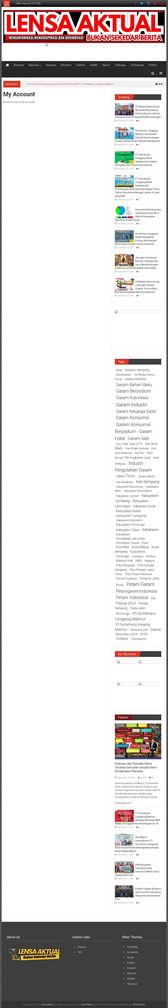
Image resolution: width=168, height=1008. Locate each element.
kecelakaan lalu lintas (130, 538)
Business (51, 65)
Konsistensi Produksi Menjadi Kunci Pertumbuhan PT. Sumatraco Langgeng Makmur (70, 84)
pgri (153, 598)
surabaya (122, 638)
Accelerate (132, 952)
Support (82, 947)
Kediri (145, 542)
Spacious (132, 983)
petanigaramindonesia (136, 591)
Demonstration (123, 730)
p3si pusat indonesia (138, 574)
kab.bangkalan (124, 482)
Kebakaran (150, 530)
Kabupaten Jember (127, 496)
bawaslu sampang (137, 370)
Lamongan (122, 556)
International (133, 751)
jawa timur (125, 476)
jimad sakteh (146, 476)
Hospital (144, 746)
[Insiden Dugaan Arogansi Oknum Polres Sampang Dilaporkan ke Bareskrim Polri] (124, 891)
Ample (130, 957)
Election (120, 735)
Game (138, 741)
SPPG (144, 634)
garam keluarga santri (136, 411)
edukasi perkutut (135, 379)
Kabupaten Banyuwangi (129, 486)
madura (150, 556)
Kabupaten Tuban (127, 530)
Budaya (120, 725)
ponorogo (123, 613)
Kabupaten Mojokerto (129, 520)
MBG (139, 560)
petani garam (140, 584)
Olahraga (120, 65)
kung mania (137, 551)
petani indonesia (132, 597)
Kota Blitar (122, 547)
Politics (153, 65)
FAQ (80, 952)
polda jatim (137, 608)
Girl (147, 741)
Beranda (19, 65)
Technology (137, 65)
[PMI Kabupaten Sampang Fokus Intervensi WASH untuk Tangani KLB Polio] (124, 867)
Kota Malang (140, 547)
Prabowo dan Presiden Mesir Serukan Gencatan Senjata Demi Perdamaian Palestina (136, 767)
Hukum (106, 65)
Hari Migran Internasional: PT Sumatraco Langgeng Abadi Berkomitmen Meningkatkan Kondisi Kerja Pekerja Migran (137, 844)
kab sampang (147, 481)
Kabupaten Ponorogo (130, 524)
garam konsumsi (132, 417)
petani (120, 585)
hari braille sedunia (136, 448)
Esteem (131, 962)
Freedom (131, 968)
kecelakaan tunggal (127, 542)
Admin (143, 777)
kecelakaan (123, 534)
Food (119, 741)
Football (128, 741)
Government (122, 746)
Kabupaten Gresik (144, 506)
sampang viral (138, 629)
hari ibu (139, 453)
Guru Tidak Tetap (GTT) (129, 444)
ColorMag (132, 947)
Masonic (131, 973)
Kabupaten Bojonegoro (138, 490)
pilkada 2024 (126, 603)
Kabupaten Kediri (128, 511)
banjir (119, 370)
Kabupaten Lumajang (131, 516)
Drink (136, 730)
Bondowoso (123, 374)
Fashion (80, 65)
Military (120, 756)
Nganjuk (150, 560)
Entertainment (134, 735)
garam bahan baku (134, 384)
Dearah (143, 725)
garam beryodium (133, 391)
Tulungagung (138, 638)
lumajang (137, 556)
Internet (145, 751)
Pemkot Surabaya (126, 578)
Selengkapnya (122, 803)
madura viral (124, 560)
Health (93, 65)
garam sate (138, 438)
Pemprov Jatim (149, 578)
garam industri (131, 405)
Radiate (131, 978)
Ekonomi (66, 65)
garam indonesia (132, 397)
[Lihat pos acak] (160, 73)
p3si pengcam (125, 565)
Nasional (34, 65)
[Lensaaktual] (7, 65)
